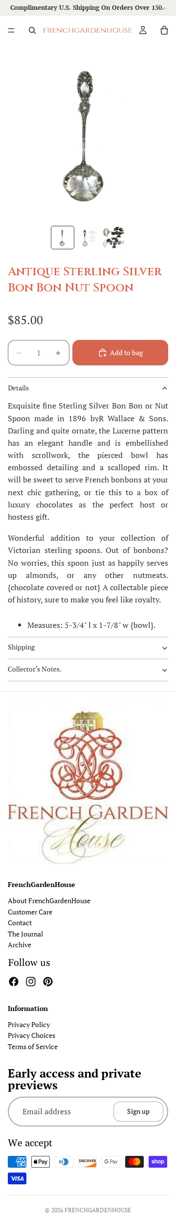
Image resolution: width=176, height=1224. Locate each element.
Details (18, 388)
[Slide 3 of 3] (113, 237)
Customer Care (30, 911)
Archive (19, 944)
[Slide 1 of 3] (62, 237)
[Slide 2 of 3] (88, 237)
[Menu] (11, 30)
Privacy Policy (29, 1024)
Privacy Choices (31, 1035)
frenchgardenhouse (98, 1210)
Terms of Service (33, 1046)
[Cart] (164, 30)
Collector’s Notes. (35, 669)
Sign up (138, 1111)
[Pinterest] (48, 981)
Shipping (21, 647)
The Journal (25, 933)
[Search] (32, 30)
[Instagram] (31, 981)
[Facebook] (14, 981)
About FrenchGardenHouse (49, 900)
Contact (20, 922)
